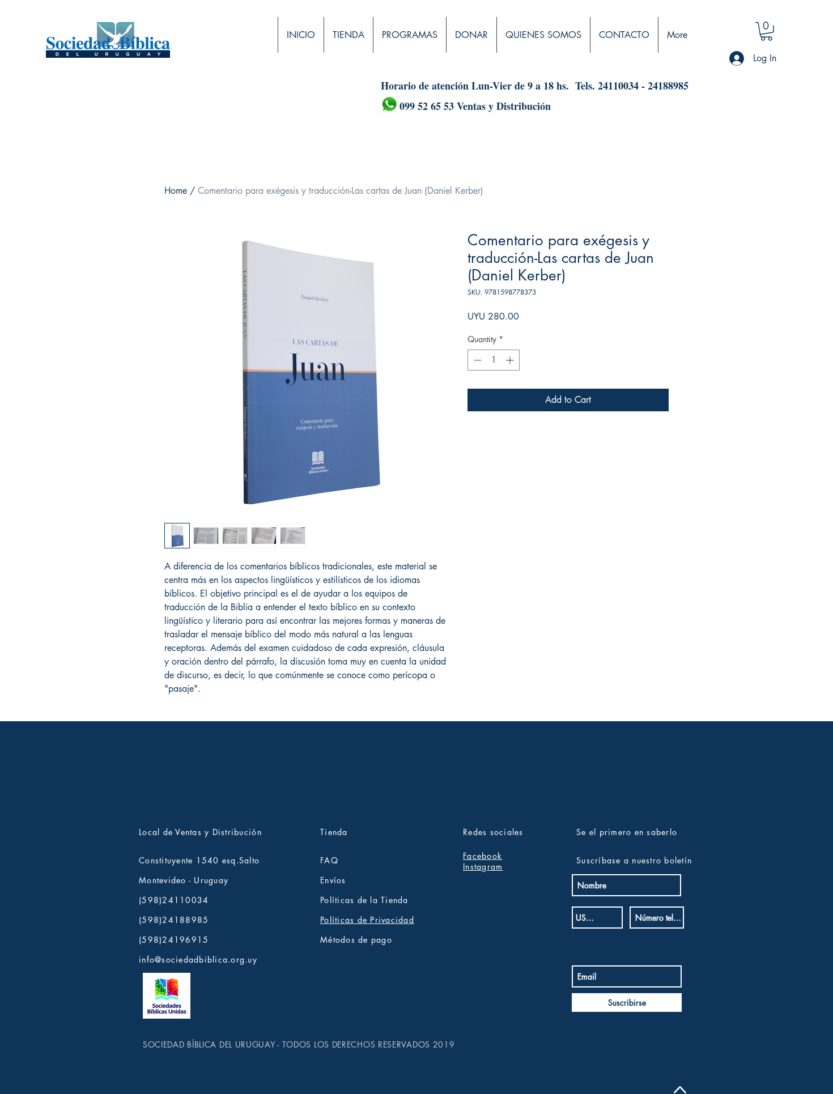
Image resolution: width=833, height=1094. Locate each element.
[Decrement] (476, 360)
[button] (766, 31)
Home (175, 191)
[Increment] (511, 360)
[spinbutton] (493, 360)
